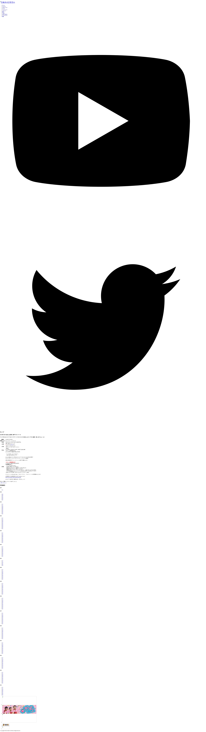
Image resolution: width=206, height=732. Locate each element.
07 (2, 522)
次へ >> (4, 482)
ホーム (3, 5)
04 (2, 497)
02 (2, 512)
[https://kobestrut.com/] (19, 704)
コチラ (12, 444)
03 (2, 498)
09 (2, 520)
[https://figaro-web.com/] (5, 728)
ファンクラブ (4, 15)
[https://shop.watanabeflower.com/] (19, 722)
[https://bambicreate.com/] (5, 725)
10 (2, 494)
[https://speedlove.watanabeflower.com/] (19, 713)
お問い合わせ (4, 14)
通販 (3, 16)
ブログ (3, 13)
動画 (3, 11)
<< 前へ (1, 482)
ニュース (4, 6)
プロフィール (4, 7)
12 (2, 504)
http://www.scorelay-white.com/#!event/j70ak (13, 477)
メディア (4, 10)
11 (2, 518)
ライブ (3, 8)
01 (2, 489)
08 (2, 507)
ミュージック (4, 9)
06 (2, 508)
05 (2, 496)
